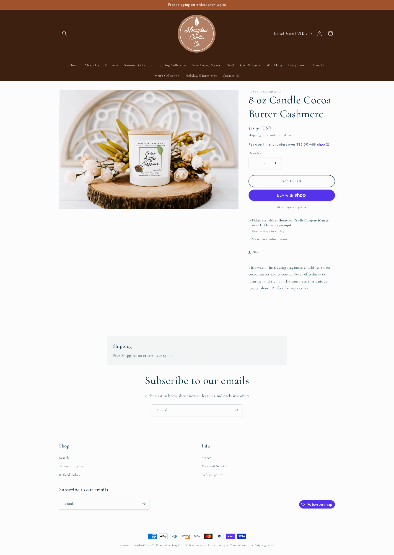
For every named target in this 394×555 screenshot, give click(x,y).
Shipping (255, 135)
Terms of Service (72, 466)
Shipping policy (264, 545)
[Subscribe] (236, 410)
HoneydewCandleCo (142, 545)
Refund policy (69, 475)
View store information (269, 239)
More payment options (291, 207)
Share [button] (257, 252)
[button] (64, 33)
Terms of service (240, 545)
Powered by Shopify (168, 545)
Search (64, 458)
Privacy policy (216, 545)
